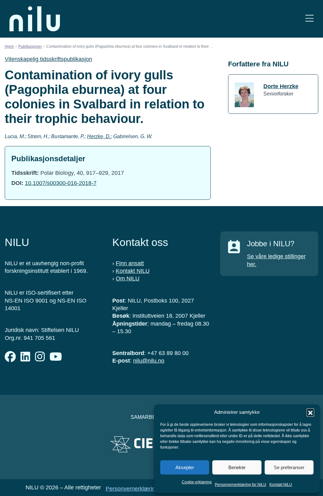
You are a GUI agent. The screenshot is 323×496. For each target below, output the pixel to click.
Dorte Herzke (280, 86)
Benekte (236, 467)
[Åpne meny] (309, 18)
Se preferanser (289, 467)
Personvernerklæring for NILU (240, 484)
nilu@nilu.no (148, 361)
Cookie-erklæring (197, 482)
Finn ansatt (130, 263)
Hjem (9, 46)
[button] (310, 412)
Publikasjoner (30, 46)
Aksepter (184, 467)
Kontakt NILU (280, 484)
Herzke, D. (99, 136)
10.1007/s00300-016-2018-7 (61, 183)
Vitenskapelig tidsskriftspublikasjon (48, 59)
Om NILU (127, 278)
